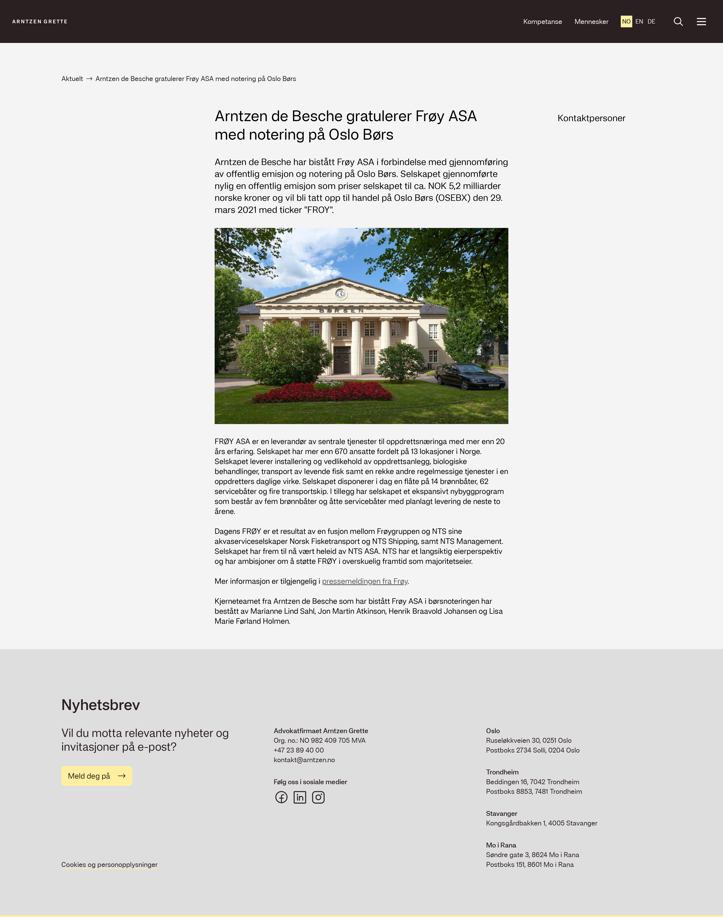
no (626, 21)
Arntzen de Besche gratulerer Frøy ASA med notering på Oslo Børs (195, 78)
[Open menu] (701, 21)
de (651, 21)
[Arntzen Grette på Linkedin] (300, 797)
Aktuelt (72, 78)
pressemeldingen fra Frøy (364, 581)
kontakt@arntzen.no (304, 760)
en (639, 21)
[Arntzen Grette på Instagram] (318, 797)
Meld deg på (89, 776)
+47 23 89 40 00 (299, 750)
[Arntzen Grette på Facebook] (281, 797)
